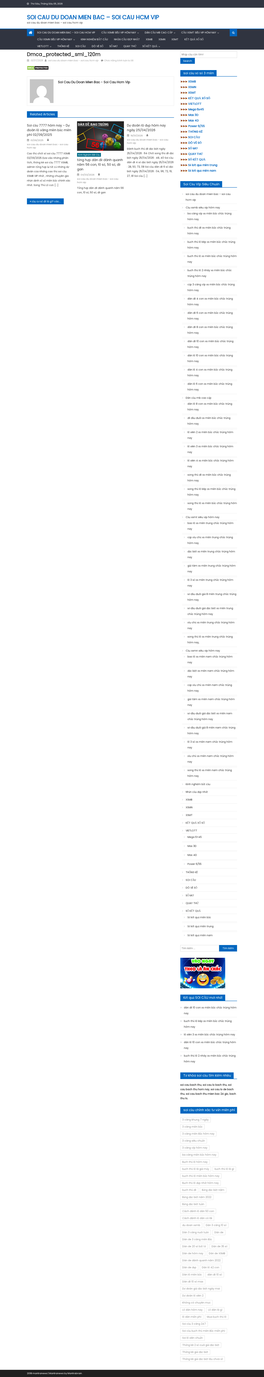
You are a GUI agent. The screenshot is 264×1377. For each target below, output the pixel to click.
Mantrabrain (75, 1373)
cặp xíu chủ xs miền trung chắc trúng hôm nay (210, 540)
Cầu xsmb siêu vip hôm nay (118, 32)
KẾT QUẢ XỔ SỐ (193, 39)
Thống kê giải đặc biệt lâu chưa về (202, 1359)
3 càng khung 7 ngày (195, 1119)
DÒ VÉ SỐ (97, 46)
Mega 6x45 (196, 109)
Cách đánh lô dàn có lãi (197, 1218)
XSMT (175, 39)
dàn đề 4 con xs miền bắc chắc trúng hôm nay (210, 301)
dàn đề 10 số (214, 1274)
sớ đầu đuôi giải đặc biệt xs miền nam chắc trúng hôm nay (209, 716)
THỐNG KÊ (63, 46)
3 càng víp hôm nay (194, 1148)
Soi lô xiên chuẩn (192, 1338)
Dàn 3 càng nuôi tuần (195, 1232)
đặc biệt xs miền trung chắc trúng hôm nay (211, 554)
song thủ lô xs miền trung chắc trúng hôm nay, (210, 639)
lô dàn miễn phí (191, 1317)
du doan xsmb (191, 1225)
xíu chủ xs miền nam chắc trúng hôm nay (210, 759)
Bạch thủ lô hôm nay (195, 1162)
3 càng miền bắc (192, 1126)
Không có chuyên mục (196, 1302)
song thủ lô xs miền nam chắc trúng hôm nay (209, 773)
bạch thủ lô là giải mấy (195, 1169)
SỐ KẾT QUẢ (149, 46)
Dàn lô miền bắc (192, 1274)
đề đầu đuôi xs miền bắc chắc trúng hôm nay (208, 421)
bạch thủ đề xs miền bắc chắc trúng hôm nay (209, 230)
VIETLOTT (43, 46)
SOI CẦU (80, 46)
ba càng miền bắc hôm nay (199, 1155)
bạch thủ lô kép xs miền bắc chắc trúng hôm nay (211, 244)
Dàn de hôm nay (192, 1253)
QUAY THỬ (129, 46)
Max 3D (193, 115)
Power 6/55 (196, 126)
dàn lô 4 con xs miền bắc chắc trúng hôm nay (209, 372)
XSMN (162, 39)
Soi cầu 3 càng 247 (194, 1324)
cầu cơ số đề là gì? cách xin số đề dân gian (48, 201)
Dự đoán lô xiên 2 (192, 1295)
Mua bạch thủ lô (216, 1317)
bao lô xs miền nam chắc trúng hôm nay (210, 659)
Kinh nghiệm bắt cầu (94, 39)
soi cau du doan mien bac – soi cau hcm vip (93, 17)
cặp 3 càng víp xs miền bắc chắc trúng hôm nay (211, 287)
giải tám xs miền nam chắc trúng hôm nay (211, 702)
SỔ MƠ (113, 46)
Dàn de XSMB (217, 1253)
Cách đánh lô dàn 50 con (198, 1211)
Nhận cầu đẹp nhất (127, 39)
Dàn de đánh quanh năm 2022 (201, 1260)
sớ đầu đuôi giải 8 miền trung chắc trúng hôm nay (211, 597)
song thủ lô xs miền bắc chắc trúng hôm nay (212, 506)
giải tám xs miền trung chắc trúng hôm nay (211, 568)
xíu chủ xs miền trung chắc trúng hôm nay (211, 625)
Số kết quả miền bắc (199, 917)
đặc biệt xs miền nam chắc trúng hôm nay (210, 673)
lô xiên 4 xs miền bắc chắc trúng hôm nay (210, 463)
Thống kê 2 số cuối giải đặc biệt (200, 1345)
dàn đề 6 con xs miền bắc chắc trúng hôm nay (210, 315)
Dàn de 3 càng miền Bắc (197, 1239)
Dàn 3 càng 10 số (216, 1225)
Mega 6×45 (194, 837)
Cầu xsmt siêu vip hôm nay (198, 32)
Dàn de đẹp (189, 1267)
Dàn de (218, 1232)
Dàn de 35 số (219, 1246)
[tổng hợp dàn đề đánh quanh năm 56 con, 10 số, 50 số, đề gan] (100, 136)
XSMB (149, 39)
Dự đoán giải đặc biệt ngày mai (201, 1288)
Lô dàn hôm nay (192, 1310)
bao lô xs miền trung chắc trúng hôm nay (210, 526)
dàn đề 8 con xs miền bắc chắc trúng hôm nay (210, 330)
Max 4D (193, 120)
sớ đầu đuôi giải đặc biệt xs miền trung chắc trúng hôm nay (210, 611)
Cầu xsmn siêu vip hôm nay (54, 39)
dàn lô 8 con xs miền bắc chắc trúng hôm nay (209, 406)
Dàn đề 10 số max (192, 1281)
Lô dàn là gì (215, 1310)
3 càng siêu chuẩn (193, 1140)
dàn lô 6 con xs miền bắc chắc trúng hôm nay (209, 386)
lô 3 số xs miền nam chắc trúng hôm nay (209, 744)
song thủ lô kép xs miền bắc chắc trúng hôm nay (211, 491)
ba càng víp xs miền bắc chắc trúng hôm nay (209, 216)
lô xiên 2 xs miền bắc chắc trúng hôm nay (210, 435)
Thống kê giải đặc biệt (195, 1352)
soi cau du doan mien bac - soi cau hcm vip (73, 60)
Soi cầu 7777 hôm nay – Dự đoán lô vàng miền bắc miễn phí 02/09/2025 (49, 130)
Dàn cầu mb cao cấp (159, 32)
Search (187, 61)
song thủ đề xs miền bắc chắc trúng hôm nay (209, 477)
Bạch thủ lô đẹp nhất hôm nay (200, 1183)
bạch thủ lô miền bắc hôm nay (200, 1176)
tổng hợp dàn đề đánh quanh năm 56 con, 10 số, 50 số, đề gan (100, 164)
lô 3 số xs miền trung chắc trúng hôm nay (210, 582)
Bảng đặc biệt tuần (193, 1204)
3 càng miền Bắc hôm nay (198, 1133)
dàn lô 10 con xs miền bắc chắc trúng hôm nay (210, 358)
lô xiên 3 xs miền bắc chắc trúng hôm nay (210, 449)
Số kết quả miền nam (202, 171)
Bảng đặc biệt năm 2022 (196, 1197)
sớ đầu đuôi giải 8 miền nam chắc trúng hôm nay (211, 730)
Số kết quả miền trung (202, 165)
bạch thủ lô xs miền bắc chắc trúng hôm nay (212, 259)
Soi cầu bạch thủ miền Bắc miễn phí (203, 1331)
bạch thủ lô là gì (224, 1169)
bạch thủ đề (189, 1190)
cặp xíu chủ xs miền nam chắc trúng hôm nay (209, 688)
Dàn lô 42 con (210, 1267)
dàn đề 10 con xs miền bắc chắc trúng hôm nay (210, 344)
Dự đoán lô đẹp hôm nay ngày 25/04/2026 (146, 127)
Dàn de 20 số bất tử (194, 1246)
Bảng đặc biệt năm (213, 1190)
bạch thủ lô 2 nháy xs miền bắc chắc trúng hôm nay (209, 273)
